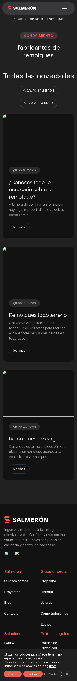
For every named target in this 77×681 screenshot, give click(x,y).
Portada (18, 19)
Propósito (48, 581)
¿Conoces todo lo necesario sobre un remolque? (32, 189)
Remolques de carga (34, 439)
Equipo (46, 624)
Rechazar (33, 673)
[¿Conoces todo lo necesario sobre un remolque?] (38, 137)
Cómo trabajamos (54, 613)
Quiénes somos (16, 581)
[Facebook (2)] (8, 553)
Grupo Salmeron (40, 90)
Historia (47, 592)
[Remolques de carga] (38, 393)
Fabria (9, 643)
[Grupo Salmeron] (22, 8)
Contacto (11, 613)
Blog (7, 602)
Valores (46, 602)
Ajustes (53, 673)
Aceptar (12, 673)
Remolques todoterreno (38, 315)
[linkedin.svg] (16, 553)
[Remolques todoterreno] (38, 270)
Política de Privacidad (49, 645)
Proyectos (12, 592)
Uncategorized (40, 103)
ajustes (51, 666)
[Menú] (64, 8)
